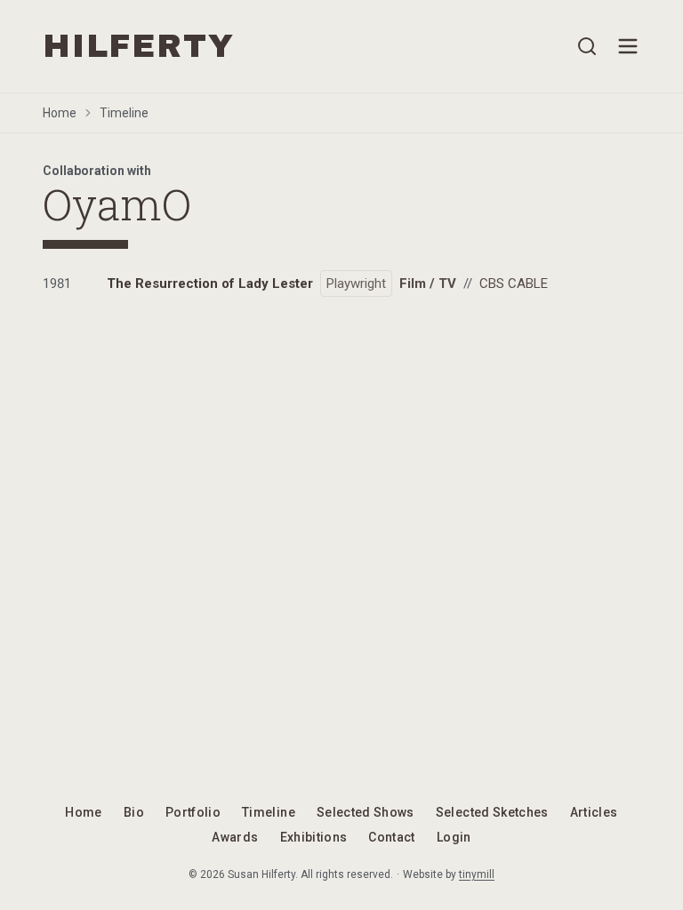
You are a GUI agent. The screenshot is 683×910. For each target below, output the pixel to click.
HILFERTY (138, 46)
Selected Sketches (492, 812)
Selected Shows (365, 812)
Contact (391, 837)
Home (59, 113)
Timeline (124, 113)
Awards (235, 837)
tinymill (476, 874)
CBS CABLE (513, 283)
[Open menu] (627, 46)
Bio (134, 812)
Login (454, 837)
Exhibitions (314, 837)
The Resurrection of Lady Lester (210, 283)
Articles (594, 812)
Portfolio (193, 812)
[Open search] (587, 46)
